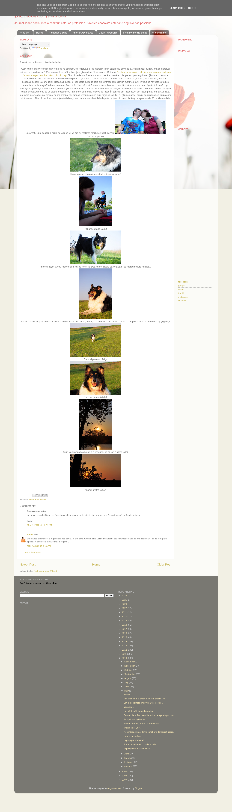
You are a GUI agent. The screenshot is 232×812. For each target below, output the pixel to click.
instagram (183, 297)
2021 (125, 612)
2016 (125, 633)
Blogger (139, 788)
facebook (182, 282)
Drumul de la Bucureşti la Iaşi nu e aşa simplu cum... (150, 715)
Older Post (164, 564)
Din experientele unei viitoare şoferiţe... (143, 703)
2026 (125, 595)
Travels (39, 32)
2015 (125, 637)
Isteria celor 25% (132, 728)
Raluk (30, 534)
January (128, 766)
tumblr (181, 293)
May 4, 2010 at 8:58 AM (39, 546)
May (126, 691)
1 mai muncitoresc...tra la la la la (140, 744)
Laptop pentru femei (134, 740)
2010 (125, 658)
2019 (125, 620)
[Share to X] (40, 495)
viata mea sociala (38, 499)
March (127, 758)
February (129, 762)
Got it (192, 8)
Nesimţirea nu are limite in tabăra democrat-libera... (149, 732)
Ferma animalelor (132, 736)
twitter (181, 289)
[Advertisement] (195, 182)
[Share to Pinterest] (46, 495)
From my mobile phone (135, 32)
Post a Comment (32, 552)
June (127, 687)
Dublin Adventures (108, 32)
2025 (125, 600)
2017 (125, 629)
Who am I (25, 32)
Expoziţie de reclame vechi (137, 748)
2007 (125, 780)
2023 (125, 604)
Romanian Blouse (58, 32)
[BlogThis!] (37, 495)
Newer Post (28, 564)
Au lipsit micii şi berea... (135, 719)
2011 (124, 654)
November (129, 666)
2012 (125, 650)
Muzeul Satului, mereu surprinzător (141, 723)
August (128, 678)
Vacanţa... (129, 707)
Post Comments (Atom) (45, 571)
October (128, 670)
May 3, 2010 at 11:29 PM (39, 525)
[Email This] (34, 495)
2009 (125, 771)
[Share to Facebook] (43, 495)
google (181, 285)
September (130, 674)
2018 (125, 625)
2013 (125, 645)
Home (96, 564)
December (129, 662)
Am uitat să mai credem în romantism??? (144, 699)
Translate (43, 48)
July (126, 682)
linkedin (182, 300)
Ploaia (127, 694)
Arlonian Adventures (83, 32)
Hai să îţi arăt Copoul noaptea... (139, 711)
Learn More (177, 8)
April (126, 754)
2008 (125, 776)
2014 (125, 641)
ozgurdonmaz (114, 788)
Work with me (159, 32)
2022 (125, 608)
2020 (125, 616)
